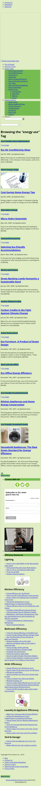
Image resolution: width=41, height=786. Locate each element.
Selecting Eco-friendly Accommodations (13, 248)
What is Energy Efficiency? (17, 79)
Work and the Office (10, 364)
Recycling (15, 94)
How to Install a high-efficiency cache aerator (22, 595)
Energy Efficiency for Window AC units (20, 668)
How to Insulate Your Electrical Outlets (20, 679)
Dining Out (12, 110)
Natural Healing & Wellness (18, 85)
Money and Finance (9, 270)
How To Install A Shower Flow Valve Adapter (22, 656)
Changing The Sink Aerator (16, 652)
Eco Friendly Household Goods (14, 393)
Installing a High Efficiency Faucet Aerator (21, 610)
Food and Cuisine (14, 106)
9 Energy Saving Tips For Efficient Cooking (21, 612)
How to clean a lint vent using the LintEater (21, 733)
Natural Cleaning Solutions (18, 81)
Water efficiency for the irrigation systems (21, 745)
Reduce (15, 96)
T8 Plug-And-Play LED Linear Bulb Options (21, 568)
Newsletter (8, 5)
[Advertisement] (20, 37)
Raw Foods (12, 112)
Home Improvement (15, 71)
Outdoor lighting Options (15, 574)
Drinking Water (13, 108)
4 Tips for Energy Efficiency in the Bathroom (22, 633)
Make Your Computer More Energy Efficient (22, 714)
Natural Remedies (14, 87)
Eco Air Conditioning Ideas (15, 149)
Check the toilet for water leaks (17, 654)
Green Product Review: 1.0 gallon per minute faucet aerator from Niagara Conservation (22, 659)
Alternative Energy (9, 210)
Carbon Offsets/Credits (11, 301)
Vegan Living (12, 102)
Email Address (10, 500)
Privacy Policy (9, 769)
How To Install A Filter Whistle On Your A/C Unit (23, 683)
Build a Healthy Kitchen (16, 104)
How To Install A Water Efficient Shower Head (22, 635)
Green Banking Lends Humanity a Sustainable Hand (20, 280)
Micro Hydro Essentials (14, 218)
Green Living (9, 69)
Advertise (8, 7)
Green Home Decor (9, 333)
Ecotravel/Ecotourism (10, 238)
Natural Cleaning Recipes (15, 625)
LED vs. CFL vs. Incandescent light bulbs (20, 570)
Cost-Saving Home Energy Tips (18, 192)
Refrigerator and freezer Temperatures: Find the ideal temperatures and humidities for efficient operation (21, 616)
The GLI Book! (9, 64)
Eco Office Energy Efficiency (16, 373)
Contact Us (8, 3)
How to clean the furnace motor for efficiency (22, 670)
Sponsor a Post (10, 67)
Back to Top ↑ (5, 475)
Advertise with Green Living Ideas (16, 767)
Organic (11, 115)
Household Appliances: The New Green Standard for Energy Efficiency (19, 450)
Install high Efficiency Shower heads (19, 650)
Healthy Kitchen (10, 100)
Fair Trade (12, 83)
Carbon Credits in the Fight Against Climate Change (16, 311)
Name (7, 508)
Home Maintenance (15, 73)
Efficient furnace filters (14, 672)
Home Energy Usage (10, 169)
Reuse (14, 98)
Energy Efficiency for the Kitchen (18, 593)
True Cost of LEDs (12, 572)
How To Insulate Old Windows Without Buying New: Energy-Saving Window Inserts (22, 686)
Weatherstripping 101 (14, 681)
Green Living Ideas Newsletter (15, 762)
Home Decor (13, 75)
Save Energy (16, 92)
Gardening (12, 77)
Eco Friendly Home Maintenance (15, 141)
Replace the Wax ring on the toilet (18, 641)
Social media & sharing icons (16, 780)
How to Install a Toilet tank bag (17, 647)
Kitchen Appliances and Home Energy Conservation (18, 403)
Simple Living (13, 90)
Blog (6, 758)
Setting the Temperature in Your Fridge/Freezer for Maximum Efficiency (18, 603)
